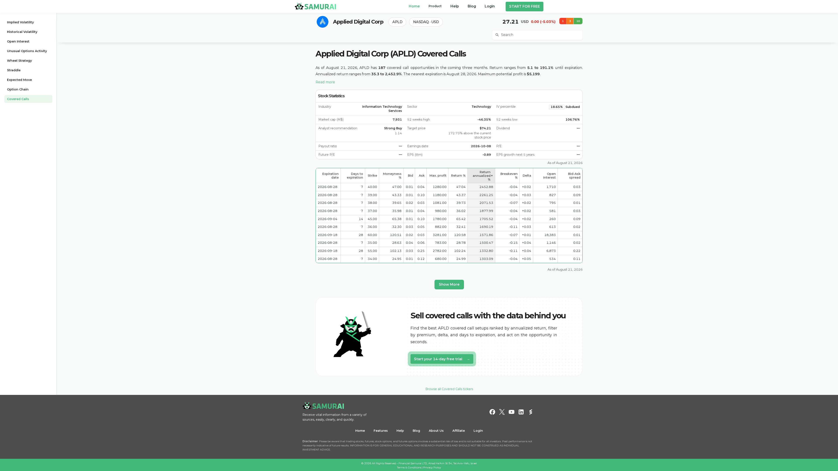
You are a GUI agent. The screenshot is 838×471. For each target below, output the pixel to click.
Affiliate (458, 431)
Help (400, 431)
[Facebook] (492, 412)
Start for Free (524, 6)
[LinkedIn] (521, 412)
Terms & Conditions (409, 467)
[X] (502, 412)
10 (578, 21)
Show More (449, 284)
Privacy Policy (432, 467)
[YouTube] (511, 412)
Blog (416, 431)
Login (478, 431)
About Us (436, 431)
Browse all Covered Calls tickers (449, 389)
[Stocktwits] (531, 412)
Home (360, 431)
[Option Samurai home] (315, 6)
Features (381, 431)
